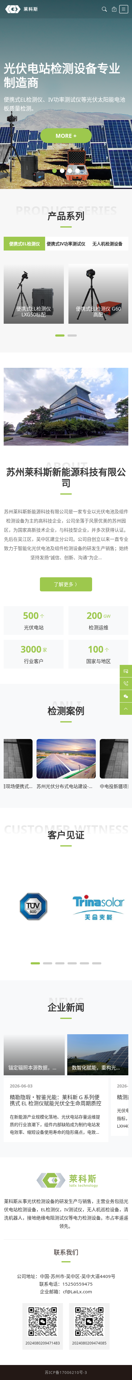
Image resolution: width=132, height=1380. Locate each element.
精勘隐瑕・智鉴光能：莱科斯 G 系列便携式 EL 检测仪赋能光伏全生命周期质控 (55, 1100)
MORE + (66, 135)
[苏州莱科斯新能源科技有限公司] (21, 9)
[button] (54, 170)
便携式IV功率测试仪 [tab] (66, 244)
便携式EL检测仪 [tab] (24, 244)
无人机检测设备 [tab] (107, 244)
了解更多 (63, 584)
